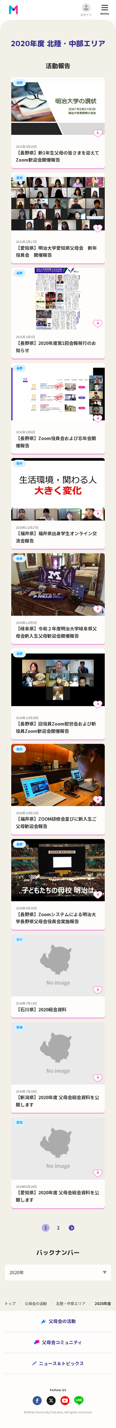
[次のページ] (71, 1228)
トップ (10, 1303)
